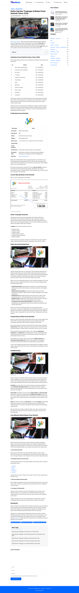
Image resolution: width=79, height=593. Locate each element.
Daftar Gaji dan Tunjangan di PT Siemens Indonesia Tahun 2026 (26, 540)
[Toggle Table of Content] (45, 52)
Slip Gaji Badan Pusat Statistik (40, 522)
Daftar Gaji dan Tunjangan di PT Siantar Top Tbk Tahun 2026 (25, 531)
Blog (66, 2)
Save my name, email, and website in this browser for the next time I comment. (24, 575)
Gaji (51, 40)
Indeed (13, 467)
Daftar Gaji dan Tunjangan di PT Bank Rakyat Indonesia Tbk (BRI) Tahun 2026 (61, 18)
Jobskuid (13, 472)
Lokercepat (14, 470)
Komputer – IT (53, 49)
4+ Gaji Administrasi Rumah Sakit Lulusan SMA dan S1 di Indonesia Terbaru (61, 29)
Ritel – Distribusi (54, 62)
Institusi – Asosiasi (54, 45)
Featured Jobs (58, 2)
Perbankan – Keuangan (55, 60)
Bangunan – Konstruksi (55, 38)
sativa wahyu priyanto (16, 15)
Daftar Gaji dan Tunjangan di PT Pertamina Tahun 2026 (61, 24)
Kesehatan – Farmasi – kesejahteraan (58, 47)
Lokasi (48, 2)
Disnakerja (17, 518)
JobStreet (14, 466)
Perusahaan (29, 2)
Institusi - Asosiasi (19, 8)
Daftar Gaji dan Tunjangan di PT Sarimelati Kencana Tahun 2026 (26, 543)
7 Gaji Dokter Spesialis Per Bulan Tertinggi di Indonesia (61, 12)
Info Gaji (12, 8)
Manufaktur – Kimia (54, 51)
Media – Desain (53, 53)
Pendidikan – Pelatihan (55, 58)
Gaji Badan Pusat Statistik (27, 522)
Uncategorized (53, 65)
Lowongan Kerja (39, 2)
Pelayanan (52, 56)
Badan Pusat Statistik (15, 41)
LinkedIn (13, 469)
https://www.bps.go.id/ (24, 156)
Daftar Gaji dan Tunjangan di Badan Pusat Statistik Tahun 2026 (25, 538)
